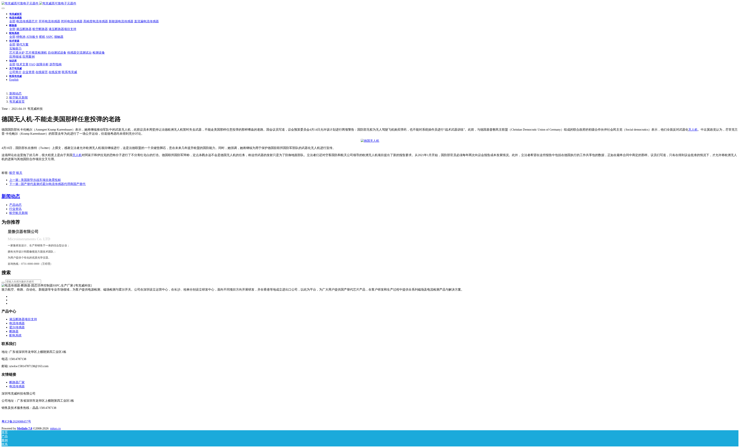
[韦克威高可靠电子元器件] (370, 140)
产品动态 (15, 204)
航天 (19, 172)
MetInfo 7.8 (24, 428)
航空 (12, 172)
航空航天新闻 (18, 97)
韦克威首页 (15, 14)
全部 (12, 21)
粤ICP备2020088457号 (16, 421)
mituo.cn (55, 428)
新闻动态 (15, 93)
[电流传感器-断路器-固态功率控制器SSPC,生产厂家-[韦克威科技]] (370, 4)
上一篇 (35, 180)
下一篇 (47, 184)
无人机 (693, 129)
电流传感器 (17, 386)
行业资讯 (15, 208)
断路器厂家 (17, 382)
